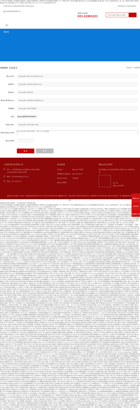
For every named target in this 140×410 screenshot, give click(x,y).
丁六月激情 (104, 383)
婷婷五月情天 (23, 362)
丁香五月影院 (19, 334)
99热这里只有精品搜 (129, 336)
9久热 (41, 305)
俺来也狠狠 (115, 405)
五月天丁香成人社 (36, 291)
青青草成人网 (17, 360)
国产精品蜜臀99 (36, 232)
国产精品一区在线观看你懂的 (73, 366)
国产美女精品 (65, 383)
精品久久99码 (82, 395)
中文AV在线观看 (24, 224)
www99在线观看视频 (49, 232)
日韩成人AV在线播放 (87, 293)
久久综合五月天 (67, 403)
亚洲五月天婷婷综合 (79, 252)
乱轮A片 (92, 372)
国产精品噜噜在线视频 (41, 281)
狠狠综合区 (16, 391)
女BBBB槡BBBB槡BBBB (38, 242)
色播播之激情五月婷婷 (48, 248)
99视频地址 (93, 387)
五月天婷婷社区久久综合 (100, 287)
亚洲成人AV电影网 (109, 356)
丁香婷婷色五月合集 (85, 271)
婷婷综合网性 (78, 232)
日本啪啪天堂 (103, 295)
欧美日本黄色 (26, 215)
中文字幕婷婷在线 (11, 385)
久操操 (75, 342)
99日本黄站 (118, 242)
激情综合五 (32, 254)
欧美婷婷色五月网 (129, 260)
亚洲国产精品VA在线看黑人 (97, 326)
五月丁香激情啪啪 (44, 395)
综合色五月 (109, 321)
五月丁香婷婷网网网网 (101, 238)
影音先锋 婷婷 (10, 287)
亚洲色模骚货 (13, 258)
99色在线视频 (91, 242)
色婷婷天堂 (109, 332)
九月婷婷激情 (87, 375)
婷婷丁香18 (84, 256)
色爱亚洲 (135, 291)
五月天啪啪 (42, 234)
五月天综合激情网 (125, 275)
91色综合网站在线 (108, 311)
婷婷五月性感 (38, 401)
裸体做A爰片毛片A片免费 (36, 330)
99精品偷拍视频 (90, 246)
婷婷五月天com (51, 326)
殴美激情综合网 (116, 244)
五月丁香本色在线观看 (94, 399)
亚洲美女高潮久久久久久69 (111, 352)
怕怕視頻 (7, 228)
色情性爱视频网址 (22, 264)
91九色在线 (46, 268)
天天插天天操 (51, 295)
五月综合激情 (40, 271)
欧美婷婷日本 (66, 313)
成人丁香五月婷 (5, 326)
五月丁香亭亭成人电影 (125, 307)
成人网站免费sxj (48, 297)
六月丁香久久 (73, 262)
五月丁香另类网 (14, 350)
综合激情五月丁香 (128, 271)
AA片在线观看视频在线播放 (123, 248)
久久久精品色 (131, 273)
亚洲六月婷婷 (107, 362)
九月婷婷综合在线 (128, 332)
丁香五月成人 (45, 246)
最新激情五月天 (26, 348)
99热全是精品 (100, 262)
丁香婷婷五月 (111, 224)
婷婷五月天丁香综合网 (51, 264)
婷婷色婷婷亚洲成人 (43, 315)
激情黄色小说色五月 (91, 366)
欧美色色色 (37, 407)
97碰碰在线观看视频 (121, 391)
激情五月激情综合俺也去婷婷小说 (117, 377)
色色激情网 (35, 224)
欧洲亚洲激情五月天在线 (119, 217)
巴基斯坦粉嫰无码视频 (102, 264)
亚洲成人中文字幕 (127, 279)
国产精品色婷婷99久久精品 (19, 397)
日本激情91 (32, 317)
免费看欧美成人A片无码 (118, 387)
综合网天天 (101, 370)
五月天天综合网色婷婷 (99, 324)
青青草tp (14, 226)
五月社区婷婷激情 (14, 379)
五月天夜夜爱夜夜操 (22, 291)
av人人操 (35, 234)
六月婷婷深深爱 (14, 405)
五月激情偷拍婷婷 (31, 240)
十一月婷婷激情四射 (106, 366)
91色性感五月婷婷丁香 (32, 358)
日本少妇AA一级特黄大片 (94, 330)
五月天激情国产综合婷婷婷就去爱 (93, 319)
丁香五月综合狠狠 (6, 364)
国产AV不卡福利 (76, 375)
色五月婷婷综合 (96, 268)
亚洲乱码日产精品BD (17, 285)
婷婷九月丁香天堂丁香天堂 (81, 266)
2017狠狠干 (53, 356)
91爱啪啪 (107, 244)
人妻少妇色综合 (65, 264)
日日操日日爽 (85, 393)
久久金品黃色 (77, 230)
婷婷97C (8, 389)
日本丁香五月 (110, 375)
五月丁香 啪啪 (16, 303)
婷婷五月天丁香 (47, 407)
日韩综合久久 (16, 215)
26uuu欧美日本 (99, 273)
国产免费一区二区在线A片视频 (69, 222)
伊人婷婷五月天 (44, 240)
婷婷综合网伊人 (42, 254)
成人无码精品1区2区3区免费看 (59, 377)
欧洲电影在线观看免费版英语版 (47, 258)
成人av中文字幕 (70, 350)
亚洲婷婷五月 (74, 256)
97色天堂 (85, 348)
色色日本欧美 (36, 262)
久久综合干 (72, 356)
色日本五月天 (18, 383)
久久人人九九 (10, 399)
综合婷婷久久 (86, 218)
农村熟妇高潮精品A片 (12, 242)
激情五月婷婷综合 (99, 375)
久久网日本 (75, 360)
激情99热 (130, 393)
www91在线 (14, 377)
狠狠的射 (22, 271)
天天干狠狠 (103, 315)
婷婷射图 (111, 240)
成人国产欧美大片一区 (113, 266)
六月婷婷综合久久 (25, 328)
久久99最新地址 (23, 311)
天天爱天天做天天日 (46, 224)
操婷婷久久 (73, 405)
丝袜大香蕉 (48, 220)
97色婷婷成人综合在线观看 (96, 309)
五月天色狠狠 (7, 391)
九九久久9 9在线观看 (30, 395)
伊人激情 (35, 222)
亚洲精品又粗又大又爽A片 (111, 228)
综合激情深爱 (90, 217)
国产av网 (48, 303)
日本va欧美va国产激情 (38, 326)
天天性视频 (135, 218)
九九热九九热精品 (60, 224)
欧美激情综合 (14, 234)
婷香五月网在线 (124, 368)
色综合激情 (89, 295)
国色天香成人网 (30, 334)
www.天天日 (69, 234)
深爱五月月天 (114, 238)
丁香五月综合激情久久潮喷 (74, 364)
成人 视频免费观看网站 (74, 269)
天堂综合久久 (71, 297)
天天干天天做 (94, 215)
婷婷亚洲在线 (75, 285)
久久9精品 (22, 258)
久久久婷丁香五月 (96, 368)
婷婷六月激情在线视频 (9, 211)
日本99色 (41, 364)
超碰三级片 (121, 232)
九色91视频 (64, 293)
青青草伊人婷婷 (111, 232)
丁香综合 (125, 407)
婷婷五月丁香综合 (80, 281)
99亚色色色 (25, 242)
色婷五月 (112, 348)
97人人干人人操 (51, 354)
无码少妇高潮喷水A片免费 (39, 277)
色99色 (19, 295)
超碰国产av (6, 226)
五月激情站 (64, 262)
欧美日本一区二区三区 (40, 356)
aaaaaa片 (100, 220)
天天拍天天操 (77, 370)
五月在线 (77, 401)
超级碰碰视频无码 (39, 287)
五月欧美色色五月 (128, 366)
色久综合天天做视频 (21, 352)
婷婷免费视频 (92, 289)
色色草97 (124, 228)
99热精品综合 (93, 256)
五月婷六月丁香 (5, 342)
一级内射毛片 (20, 403)
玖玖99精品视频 (12, 224)
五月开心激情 (53, 358)
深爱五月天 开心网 (35, 283)
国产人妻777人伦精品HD (18, 256)
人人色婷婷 (18, 322)
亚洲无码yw (69, 401)
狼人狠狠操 (130, 256)
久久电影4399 (92, 291)
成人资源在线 (45, 385)
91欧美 (22, 405)
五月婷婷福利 (90, 336)
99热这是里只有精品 (26, 281)
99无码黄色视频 (101, 381)
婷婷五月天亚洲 (21, 246)
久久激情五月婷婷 (113, 211)
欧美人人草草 (78, 240)
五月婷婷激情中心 (69, 372)
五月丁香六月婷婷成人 (104, 305)
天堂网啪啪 (25, 279)
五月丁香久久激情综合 (14, 315)
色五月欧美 (98, 250)
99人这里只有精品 (10, 324)
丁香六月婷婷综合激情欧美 (34, 269)
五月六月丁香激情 (20, 275)
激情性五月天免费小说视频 (105, 336)
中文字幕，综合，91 (66, 305)
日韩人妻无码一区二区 (25, 211)
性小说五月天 (22, 226)
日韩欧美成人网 (101, 372)
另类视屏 (130, 311)
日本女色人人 (84, 368)
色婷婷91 (102, 256)
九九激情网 (52, 213)
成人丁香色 (14, 362)
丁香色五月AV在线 (8, 403)
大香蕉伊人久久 (15, 218)
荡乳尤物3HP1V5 (50, 401)
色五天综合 (84, 248)
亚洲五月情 (75, 368)
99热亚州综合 (62, 309)
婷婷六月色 (102, 218)
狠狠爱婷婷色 (50, 285)
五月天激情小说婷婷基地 (79, 209)
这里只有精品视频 (83, 350)
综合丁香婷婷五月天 (63, 285)
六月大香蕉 (55, 268)
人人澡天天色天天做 (14, 220)
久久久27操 (114, 275)
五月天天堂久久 (16, 395)
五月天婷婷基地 (88, 224)
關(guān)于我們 (32, 25)
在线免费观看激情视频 (86, 405)
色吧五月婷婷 (11, 295)
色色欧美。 (96, 313)
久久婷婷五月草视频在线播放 (89, 236)
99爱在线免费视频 (42, 293)
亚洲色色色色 (112, 315)
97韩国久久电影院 (40, 375)
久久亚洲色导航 (52, 266)
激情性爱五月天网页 (25, 340)
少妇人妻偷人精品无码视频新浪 (105, 360)
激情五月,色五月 (108, 379)
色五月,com (18, 260)
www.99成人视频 (87, 354)
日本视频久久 (31, 258)
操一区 (130, 228)
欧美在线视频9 (111, 370)
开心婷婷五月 (67, 381)
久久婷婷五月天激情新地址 (76, 299)
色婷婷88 (87, 324)
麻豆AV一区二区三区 (94, 254)
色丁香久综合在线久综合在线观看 (100, 258)
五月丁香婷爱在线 (18, 230)
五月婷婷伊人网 (108, 248)
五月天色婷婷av (102, 401)
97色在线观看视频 (38, 215)
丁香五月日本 (97, 271)
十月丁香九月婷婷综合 (77, 217)
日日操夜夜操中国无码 (34, 297)
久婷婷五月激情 (97, 340)
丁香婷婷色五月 (70, 407)
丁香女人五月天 (64, 258)
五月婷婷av (45, 324)
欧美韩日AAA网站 (86, 322)
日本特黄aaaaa (7, 317)
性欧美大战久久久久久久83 (57, 299)
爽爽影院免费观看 (29, 315)
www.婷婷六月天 (8, 407)
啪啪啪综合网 (75, 354)
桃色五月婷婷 (19, 373)
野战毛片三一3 (28, 228)
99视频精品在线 (76, 377)
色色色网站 (54, 348)
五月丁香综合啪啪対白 (127, 220)
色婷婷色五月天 (81, 297)
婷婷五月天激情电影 (107, 226)
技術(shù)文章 (89, 25)
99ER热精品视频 (57, 322)
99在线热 (110, 242)
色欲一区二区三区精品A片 (47, 342)
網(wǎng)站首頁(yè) (13, 26)
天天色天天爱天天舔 (61, 238)
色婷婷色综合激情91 (90, 370)
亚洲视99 (131, 211)
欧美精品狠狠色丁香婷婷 (101, 269)
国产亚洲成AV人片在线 (78, 383)
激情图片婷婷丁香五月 (123, 348)
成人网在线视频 (125, 238)
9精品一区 (56, 262)
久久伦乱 (48, 319)
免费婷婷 (116, 362)
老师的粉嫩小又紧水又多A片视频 (50, 403)
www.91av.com (97, 317)
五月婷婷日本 (112, 397)
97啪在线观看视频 (116, 281)
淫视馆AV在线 (72, 409)
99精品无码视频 (32, 305)
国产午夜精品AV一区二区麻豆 (65, 279)
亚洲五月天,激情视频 (23, 232)
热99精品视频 (29, 373)
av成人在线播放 (63, 405)
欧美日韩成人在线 (89, 381)
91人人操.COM (7, 240)
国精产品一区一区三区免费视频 (98, 281)
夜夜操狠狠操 (128, 309)
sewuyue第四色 (127, 252)
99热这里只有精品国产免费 (99, 348)
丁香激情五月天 (64, 393)
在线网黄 (131, 401)
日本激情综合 (112, 403)
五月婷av (101, 299)
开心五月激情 (116, 317)
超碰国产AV (54, 409)
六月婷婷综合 (123, 269)
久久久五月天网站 (110, 393)
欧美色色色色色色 (80, 234)
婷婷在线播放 (117, 407)
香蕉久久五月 (26, 379)
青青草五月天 (87, 362)
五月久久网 (53, 405)
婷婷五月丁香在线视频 (51, 360)
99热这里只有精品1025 (116, 381)
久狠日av (48, 217)
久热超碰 (105, 307)
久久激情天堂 (76, 218)
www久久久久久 (19, 240)
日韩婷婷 (3, 220)
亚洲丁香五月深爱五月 (34, 268)
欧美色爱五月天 (119, 321)
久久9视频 (115, 283)
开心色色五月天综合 (111, 330)
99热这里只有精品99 (48, 397)
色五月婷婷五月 (57, 338)
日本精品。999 (117, 260)
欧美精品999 (28, 319)
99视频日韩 (33, 301)
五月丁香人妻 (66, 218)
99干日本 (29, 370)
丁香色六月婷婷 (96, 213)
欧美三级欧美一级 (8, 291)
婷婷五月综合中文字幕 (55, 375)
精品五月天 (53, 324)
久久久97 (44, 358)
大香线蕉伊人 (54, 230)
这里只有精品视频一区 (75, 224)
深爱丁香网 (124, 344)
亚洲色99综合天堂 (64, 354)
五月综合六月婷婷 (62, 256)
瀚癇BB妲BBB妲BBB (31, 260)
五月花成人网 (37, 238)
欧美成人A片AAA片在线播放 (31, 338)
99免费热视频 (42, 336)
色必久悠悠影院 (91, 397)
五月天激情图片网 (43, 409)
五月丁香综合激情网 (76, 244)
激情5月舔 (15, 328)
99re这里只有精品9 (99, 328)
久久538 (39, 275)
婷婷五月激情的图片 (104, 260)
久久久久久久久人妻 (70, 213)
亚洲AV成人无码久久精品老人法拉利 (38, 399)
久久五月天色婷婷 (80, 305)
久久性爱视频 (23, 368)
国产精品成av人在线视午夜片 (35, 309)
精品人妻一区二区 (62, 379)
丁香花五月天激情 (65, 266)
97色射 (88, 344)
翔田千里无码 (97, 362)
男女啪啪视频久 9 (82, 372)
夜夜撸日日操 (129, 381)
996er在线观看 (27, 220)
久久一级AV (94, 407)
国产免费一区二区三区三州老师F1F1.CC (79, 273)
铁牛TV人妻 (94, 350)
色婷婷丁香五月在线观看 (28, 336)
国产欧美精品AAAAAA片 (104, 303)
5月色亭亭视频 (20, 375)
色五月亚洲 (32, 295)
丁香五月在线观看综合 (79, 291)
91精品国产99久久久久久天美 (39, 368)
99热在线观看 (62, 248)
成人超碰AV (27, 252)
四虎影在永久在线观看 (107, 215)
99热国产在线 (83, 277)
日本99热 (29, 238)
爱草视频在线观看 (132, 246)
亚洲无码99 (25, 301)
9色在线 (95, 218)
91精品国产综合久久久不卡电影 (59, 254)
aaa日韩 (123, 324)
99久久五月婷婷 (40, 373)
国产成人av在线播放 (64, 291)
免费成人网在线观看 (23, 307)
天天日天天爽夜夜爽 (111, 395)
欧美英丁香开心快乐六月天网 (27, 344)
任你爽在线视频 (103, 291)
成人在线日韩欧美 (123, 236)
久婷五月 (81, 338)
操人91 (35, 387)
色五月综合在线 (36, 307)
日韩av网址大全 (112, 372)
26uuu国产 (118, 226)
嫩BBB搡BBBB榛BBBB (120, 338)
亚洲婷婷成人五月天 (40, 321)
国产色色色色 (51, 373)
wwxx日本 (123, 211)
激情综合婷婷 (52, 250)
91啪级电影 (130, 232)
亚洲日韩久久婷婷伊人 (126, 295)
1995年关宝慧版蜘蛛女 (114, 346)
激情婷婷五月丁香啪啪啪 (130, 213)
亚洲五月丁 (54, 391)
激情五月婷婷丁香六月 (122, 218)
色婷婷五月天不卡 (15, 338)
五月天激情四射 (60, 297)
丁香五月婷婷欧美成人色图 (23, 387)
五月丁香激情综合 (58, 370)
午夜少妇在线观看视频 (66, 358)
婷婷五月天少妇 (108, 271)
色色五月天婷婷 (54, 383)
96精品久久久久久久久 (64, 342)
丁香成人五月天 (5, 215)
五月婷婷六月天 (30, 230)
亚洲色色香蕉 (99, 252)
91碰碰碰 (133, 373)
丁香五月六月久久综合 (56, 273)
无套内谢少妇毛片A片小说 (76, 317)
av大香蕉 (10, 305)
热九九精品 (24, 254)
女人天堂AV (8, 238)
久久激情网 (122, 395)
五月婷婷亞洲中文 (39, 354)
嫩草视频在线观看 (18, 370)
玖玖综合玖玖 (98, 364)
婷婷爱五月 (36, 252)
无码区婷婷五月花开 (110, 297)
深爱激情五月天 (108, 279)
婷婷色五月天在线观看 (11, 266)
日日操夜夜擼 (46, 289)
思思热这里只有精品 (30, 342)
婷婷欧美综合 (114, 344)
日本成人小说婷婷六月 (131, 287)
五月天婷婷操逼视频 (93, 373)
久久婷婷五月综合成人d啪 (112, 250)
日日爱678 (128, 321)
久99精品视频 (56, 313)
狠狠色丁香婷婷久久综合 (59, 246)
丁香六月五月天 (75, 319)
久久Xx (25, 346)
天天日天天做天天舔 (41, 362)
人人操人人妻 (51, 242)
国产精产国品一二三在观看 (16, 297)
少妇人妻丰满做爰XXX (110, 368)
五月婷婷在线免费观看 (76, 246)
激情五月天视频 (51, 271)
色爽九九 (103, 211)
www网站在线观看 (119, 258)
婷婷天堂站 (28, 321)
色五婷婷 (61, 234)
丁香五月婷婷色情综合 (130, 266)
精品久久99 (71, 330)
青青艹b (99, 389)
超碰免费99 (42, 256)
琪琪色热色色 (80, 330)
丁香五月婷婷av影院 (118, 246)
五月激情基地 (120, 256)
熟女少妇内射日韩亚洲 (78, 344)
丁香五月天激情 (65, 360)
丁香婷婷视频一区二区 (93, 352)
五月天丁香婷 (75, 393)
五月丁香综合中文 (63, 328)
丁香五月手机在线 (107, 234)
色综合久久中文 (75, 340)
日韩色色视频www (44, 313)
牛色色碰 (132, 385)
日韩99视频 (89, 364)
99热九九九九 (64, 268)
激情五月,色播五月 (124, 291)
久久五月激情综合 (93, 383)
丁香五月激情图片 (109, 364)
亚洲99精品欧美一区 (103, 246)
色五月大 (36, 370)
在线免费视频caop (75, 348)
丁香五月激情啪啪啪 (56, 211)
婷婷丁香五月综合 (79, 242)
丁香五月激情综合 (65, 252)
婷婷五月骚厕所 (130, 360)
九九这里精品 (23, 217)
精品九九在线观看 (19, 364)
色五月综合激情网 (19, 238)
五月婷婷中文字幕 (37, 218)
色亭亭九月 (126, 317)
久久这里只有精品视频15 (38, 244)
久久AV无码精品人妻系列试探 (127, 299)
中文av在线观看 (17, 319)
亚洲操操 (118, 252)
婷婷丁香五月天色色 (21, 317)
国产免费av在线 (42, 383)
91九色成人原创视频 (87, 379)
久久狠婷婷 (125, 264)
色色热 (45, 328)
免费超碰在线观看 (32, 403)
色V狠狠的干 (124, 385)
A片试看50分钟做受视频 (64, 260)
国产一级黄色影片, (84, 287)
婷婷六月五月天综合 (65, 385)
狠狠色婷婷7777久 (86, 211)
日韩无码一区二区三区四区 (96, 346)
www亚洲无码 (63, 352)
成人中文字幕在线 (128, 244)
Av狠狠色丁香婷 (57, 399)
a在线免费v (121, 360)
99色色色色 (75, 254)
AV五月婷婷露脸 (17, 342)
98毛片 (63, 330)
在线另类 (61, 326)
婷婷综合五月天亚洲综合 (126, 297)
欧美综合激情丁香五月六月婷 (54, 350)
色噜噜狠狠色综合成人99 (52, 218)
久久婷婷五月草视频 (49, 332)
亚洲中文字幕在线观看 (72, 322)
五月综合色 (133, 269)
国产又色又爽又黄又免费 (38, 213)
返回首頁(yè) (122, 6)
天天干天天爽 (84, 215)
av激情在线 (63, 409)
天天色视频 (14, 209)
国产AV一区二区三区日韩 (61, 319)
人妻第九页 (27, 262)
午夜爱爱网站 (77, 385)
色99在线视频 (51, 379)
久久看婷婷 (125, 250)
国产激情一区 (122, 397)
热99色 (117, 279)
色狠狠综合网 (53, 387)
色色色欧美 (120, 364)
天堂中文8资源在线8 (56, 307)
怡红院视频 (131, 387)
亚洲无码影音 (101, 222)
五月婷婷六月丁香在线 (127, 268)
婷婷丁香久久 (8, 352)
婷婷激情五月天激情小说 (20, 372)
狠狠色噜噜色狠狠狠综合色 (93, 244)
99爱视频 (116, 324)
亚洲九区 (96, 211)
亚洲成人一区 (47, 236)
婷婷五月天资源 (51, 309)
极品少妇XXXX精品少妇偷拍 (128, 330)
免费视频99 (133, 356)
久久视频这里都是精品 (44, 381)
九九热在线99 (83, 311)
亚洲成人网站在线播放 (90, 377)
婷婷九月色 (28, 407)
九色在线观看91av (118, 285)
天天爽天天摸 (57, 303)
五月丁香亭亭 (8, 322)
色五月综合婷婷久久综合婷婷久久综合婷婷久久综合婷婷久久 (37, 393)
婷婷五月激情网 (74, 301)
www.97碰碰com (13, 332)
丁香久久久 (77, 260)
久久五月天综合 (14, 336)
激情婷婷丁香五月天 (41, 211)
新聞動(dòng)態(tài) (51, 25)
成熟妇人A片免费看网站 (75, 324)
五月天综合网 (96, 228)
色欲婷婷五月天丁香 (81, 403)
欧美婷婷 (88, 317)
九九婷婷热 (107, 405)
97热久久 (73, 226)
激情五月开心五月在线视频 (118, 401)
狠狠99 (79, 362)
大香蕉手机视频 (48, 389)
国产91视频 (88, 307)
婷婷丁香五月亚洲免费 (75, 321)
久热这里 (106, 399)
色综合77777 (88, 238)
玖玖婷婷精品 (69, 307)
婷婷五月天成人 (12, 340)
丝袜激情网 (84, 334)
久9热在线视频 (25, 350)
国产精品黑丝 (53, 340)
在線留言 (108, 25)
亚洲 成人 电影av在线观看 (106, 209)
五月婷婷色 (112, 236)
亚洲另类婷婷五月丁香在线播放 (124, 303)
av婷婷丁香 (22, 409)
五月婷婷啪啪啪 (24, 377)
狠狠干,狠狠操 (57, 344)
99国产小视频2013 (88, 389)
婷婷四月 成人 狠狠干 (20, 283)
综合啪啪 (104, 240)
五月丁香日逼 (31, 409)
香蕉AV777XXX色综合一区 (69, 283)
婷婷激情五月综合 (42, 230)
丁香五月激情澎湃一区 (65, 242)
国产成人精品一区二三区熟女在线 (113, 389)
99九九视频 (9, 275)
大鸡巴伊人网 (89, 250)
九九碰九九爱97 (37, 360)
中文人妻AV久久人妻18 (107, 334)
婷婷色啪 (22, 209)
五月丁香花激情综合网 (84, 356)
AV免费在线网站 (62, 373)
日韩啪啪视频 (115, 264)
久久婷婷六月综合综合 (121, 328)
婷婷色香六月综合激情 (87, 303)
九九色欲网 (67, 399)
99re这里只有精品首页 (36, 217)
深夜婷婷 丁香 (121, 224)
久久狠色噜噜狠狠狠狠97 (104, 391)
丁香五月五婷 (50, 330)
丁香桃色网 (54, 368)
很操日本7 (92, 248)
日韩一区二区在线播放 (86, 262)
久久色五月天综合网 (103, 217)
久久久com (98, 285)
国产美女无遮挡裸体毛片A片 (48, 222)
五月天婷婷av (97, 356)
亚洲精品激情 (80, 279)
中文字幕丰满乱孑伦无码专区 (86, 220)
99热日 (58, 330)
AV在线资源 (65, 334)
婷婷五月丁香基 (35, 397)
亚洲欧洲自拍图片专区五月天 (113, 340)
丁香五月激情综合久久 (10, 409)
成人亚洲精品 (25, 366)
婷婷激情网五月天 (30, 383)
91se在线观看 (61, 397)
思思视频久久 (70, 332)
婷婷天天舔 (9, 387)
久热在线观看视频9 (97, 321)
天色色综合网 (87, 269)
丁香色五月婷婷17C (105, 289)
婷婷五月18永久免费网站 (100, 344)
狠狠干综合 (29, 375)
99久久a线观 (114, 230)
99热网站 (87, 321)
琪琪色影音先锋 (64, 340)
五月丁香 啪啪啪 (74, 293)
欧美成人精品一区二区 (88, 401)
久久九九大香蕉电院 (56, 281)
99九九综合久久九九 (60, 311)
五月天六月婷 (109, 273)
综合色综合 (88, 232)
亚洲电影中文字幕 (64, 368)
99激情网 (51, 321)
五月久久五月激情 (26, 354)
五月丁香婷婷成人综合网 (33, 389)
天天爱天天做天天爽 (94, 234)
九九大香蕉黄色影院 (29, 303)
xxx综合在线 (4, 354)
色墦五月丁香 (19, 407)
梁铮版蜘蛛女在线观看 (23, 273)
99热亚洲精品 (46, 338)
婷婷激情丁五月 (132, 395)
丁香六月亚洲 (103, 350)
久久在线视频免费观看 (71, 211)
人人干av (90, 275)
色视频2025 (57, 220)
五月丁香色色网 (23, 326)
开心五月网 (126, 346)
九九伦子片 (127, 240)
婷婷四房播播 (93, 334)
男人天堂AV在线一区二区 (67, 346)
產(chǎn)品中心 (70, 25)
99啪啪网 (21, 358)
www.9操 (15, 326)
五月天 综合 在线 (6, 319)
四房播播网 (35, 366)
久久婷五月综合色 (95, 311)
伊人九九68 (62, 250)
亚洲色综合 (27, 222)
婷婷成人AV (11, 246)
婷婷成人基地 (54, 293)
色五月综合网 (7, 370)
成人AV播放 (98, 405)
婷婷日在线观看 (24, 248)
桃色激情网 (40, 303)
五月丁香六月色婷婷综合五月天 (54, 269)
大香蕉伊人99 (52, 234)
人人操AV (19, 287)
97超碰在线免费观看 (76, 238)
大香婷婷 (45, 307)
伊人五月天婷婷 (110, 299)
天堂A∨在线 (97, 307)
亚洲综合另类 (74, 215)
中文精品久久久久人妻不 (39, 377)
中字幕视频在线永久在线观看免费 (82, 264)
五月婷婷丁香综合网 (7, 401)
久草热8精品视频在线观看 (125, 215)
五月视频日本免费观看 (34, 236)
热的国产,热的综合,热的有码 (25, 293)
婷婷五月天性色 (64, 362)
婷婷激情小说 (14, 254)
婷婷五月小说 (90, 279)
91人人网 (5, 256)
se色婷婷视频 (62, 356)
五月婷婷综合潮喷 (93, 226)
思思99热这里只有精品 (83, 332)
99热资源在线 (30, 271)
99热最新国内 (115, 342)
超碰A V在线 (117, 254)
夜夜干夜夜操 (35, 248)
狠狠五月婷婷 (11, 289)
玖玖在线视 (106, 213)
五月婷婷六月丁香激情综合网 (82, 313)
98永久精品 (98, 379)
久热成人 (55, 289)
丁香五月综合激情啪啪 (19, 299)
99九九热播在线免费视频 (57, 317)
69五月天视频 (19, 401)
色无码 (109, 324)
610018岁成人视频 (83, 407)
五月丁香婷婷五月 (57, 395)
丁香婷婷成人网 (63, 271)
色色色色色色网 (42, 334)
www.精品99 (26, 218)
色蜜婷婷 (52, 260)
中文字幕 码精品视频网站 (27, 381)
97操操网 (37, 324)
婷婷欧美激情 (63, 289)
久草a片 (59, 213)
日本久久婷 (37, 228)
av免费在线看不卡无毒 (16, 250)
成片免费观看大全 (60, 228)
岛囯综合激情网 (124, 358)
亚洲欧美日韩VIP (64, 387)
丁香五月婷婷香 (48, 238)
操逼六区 (110, 328)
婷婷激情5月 (43, 387)
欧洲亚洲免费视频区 (69, 220)
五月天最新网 (131, 319)
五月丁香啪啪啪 (50, 215)
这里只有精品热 (42, 317)
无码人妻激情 (54, 240)
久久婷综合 (70, 389)
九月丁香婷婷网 (60, 389)
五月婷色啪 (14, 217)
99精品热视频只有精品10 (114, 309)
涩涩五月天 (27, 360)
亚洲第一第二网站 (20, 305)
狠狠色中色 (117, 366)
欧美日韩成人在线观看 (25, 324)
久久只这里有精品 (66, 230)
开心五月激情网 (121, 209)
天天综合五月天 (34, 352)
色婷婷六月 (43, 250)
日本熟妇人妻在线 (84, 213)
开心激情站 (107, 317)
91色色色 (3, 332)
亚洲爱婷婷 (62, 324)
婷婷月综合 (37, 289)
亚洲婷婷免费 (121, 370)
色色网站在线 (69, 281)
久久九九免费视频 (23, 277)
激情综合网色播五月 (38, 379)
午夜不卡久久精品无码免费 (58, 277)
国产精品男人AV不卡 (62, 226)
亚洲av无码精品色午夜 (128, 342)
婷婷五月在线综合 (11, 368)
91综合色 (23, 266)
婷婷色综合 (83, 391)
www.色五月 (47, 275)
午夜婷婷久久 (14, 354)
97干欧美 (20, 289)
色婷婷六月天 (128, 383)
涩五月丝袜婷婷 (9, 232)
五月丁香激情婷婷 (67, 336)
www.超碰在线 (102, 397)
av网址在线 (34, 279)
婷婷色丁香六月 (79, 336)
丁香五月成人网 (131, 334)
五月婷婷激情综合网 (87, 360)
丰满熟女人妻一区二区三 (60, 217)
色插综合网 (44, 260)
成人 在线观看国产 (31, 313)
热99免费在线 (13, 271)
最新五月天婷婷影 (18, 309)
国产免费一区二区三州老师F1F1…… (66, 236)
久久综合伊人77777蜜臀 (34, 209)
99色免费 (91, 395)
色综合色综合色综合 (45, 344)
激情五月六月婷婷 (18, 389)
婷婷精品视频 (17, 252)
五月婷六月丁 (32, 256)
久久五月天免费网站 (23, 213)
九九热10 (85, 260)
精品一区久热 (57, 381)
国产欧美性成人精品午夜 (103, 338)
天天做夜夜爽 (63, 348)
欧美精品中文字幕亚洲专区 (30, 391)
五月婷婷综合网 (51, 287)
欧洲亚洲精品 (113, 295)
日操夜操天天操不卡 (98, 266)
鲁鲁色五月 (107, 285)
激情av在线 (134, 317)
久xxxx (109, 222)
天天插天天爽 (53, 362)
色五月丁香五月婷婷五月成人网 (40, 372)
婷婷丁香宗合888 (129, 242)
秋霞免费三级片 (25, 234)
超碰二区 (96, 322)
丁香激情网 (125, 289)
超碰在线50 (90, 252)
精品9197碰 (41, 285)
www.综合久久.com (35, 264)
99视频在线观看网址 (125, 315)
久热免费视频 (72, 277)
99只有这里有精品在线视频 (129, 362)
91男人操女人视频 (49, 291)
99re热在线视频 (78, 295)
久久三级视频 (77, 381)
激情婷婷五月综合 (13, 244)
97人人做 (102, 377)
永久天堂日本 (37, 328)
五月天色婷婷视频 (74, 248)
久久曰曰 (99, 279)
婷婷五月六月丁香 (33, 246)
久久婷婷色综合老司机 (7, 293)
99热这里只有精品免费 (36, 346)
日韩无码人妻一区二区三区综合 (13, 269)
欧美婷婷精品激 (103, 387)
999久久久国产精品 (104, 283)
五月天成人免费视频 (26, 332)
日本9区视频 (43, 366)
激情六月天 (119, 240)
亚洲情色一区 (101, 242)
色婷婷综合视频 (121, 311)
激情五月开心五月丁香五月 (37, 299)
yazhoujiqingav (126, 352)
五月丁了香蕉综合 (103, 230)
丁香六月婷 (71, 309)
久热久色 (73, 362)
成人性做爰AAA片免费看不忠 (62, 275)
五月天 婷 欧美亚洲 (87, 285)
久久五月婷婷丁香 (71, 326)
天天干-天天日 (97, 358)
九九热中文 (93, 209)
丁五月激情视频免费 (79, 275)
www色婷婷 (71, 228)
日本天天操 (104, 236)
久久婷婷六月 (4, 397)
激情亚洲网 (52, 328)
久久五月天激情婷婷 (19, 236)
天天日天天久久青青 (89, 230)
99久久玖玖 (103, 403)
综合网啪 (69, 370)
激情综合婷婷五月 (133, 324)
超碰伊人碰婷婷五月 (95, 277)
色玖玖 (31, 362)
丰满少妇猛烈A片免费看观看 (88, 342)
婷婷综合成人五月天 (112, 220)
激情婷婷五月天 (118, 305)
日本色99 (3, 289)
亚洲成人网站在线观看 (113, 262)
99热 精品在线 (85, 268)
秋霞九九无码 (105, 322)
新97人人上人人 (16, 262)
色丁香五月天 (54, 283)
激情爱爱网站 (110, 252)
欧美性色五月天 (34, 385)
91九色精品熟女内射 (101, 354)
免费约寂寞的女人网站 (101, 275)
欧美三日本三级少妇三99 (83, 358)
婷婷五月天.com (9, 273)
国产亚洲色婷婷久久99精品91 (119, 373)
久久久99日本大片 (92, 315)
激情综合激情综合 (66, 240)
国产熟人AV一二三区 (129, 262)
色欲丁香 (64, 321)
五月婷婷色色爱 (57, 372)
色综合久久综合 (116, 213)
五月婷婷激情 (44, 391)
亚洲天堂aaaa (33, 226)
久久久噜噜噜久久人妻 (46, 279)
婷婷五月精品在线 (70, 395)
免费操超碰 (131, 370)
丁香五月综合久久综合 (44, 311)
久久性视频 (60, 401)
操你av (25, 295)
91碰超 (134, 352)
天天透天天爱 (65, 209)
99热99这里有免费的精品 (49, 252)
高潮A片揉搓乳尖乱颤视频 (80, 387)
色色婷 (95, 295)
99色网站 (54, 385)
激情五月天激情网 (122, 356)
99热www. (117, 271)
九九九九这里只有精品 (109, 313)
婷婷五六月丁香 (11, 344)
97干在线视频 (23, 385)
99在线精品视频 (120, 379)
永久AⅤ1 (33, 311)
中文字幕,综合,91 (46, 370)
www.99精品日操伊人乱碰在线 (105, 293)
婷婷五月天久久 (122, 293)
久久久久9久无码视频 (40, 340)
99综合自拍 (121, 313)
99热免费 (115, 268)
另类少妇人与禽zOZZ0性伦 (9, 248)
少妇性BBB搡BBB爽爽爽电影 (116, 319)
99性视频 (67, 375)
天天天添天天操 (86, 328)
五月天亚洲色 (32, 266)
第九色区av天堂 (47, 228)
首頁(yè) (129, 67)
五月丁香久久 (4, 209)
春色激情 (134, 375)
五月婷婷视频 (120, 334)
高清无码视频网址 (126, 230)
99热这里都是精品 (12, 330)
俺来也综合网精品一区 (77, 352)
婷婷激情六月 (93, 403)
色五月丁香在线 (39, 319)
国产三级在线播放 (106, 301)
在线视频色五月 (7, 260)
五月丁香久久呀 (118, 301)
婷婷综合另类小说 (97, 393)
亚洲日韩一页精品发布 (46, 226)
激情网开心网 (42, 266)
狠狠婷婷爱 (61, 332)
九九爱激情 (92, 260)
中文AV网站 (91, 391)
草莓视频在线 (17, 222)
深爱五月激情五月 (115, 350)
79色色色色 (6, 262)
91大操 (57, 321)
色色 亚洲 (78, 389)
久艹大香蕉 (81, 373)
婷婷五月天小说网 (63, 215)
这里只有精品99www (131, 340)
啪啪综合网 (113, 291)
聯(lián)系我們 (131, 6)
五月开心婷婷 (74, 379)
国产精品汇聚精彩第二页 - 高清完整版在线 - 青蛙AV (121, 277)
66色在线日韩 (20, 399)
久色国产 (118, 336)
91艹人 (7, 395)
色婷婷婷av (29, 401)
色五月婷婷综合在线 (11, 381)
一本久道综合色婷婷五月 (75, 250)
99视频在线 (31, 275)
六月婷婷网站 (42, 301)
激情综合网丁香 (5, 303)
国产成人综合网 (72, 311)
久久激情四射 (75, 258)
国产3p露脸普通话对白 (88, 222)
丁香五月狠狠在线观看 (39, 273)
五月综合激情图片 (37, 350)
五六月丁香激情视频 (32, 250)
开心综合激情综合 (19, 268)
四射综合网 (118, 332)
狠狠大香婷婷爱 (38, 220)
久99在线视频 (81, 309)
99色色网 (67, 338)
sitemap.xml (102, 196)
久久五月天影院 (128, 226)
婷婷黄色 (66, 344)
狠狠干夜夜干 (110, 256)
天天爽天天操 (27, 287)
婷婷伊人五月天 (75, 328)
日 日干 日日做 (47, 262)
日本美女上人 (63, 391)
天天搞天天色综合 (54, 336)
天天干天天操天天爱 (56, 366)
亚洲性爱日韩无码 (64, 287)
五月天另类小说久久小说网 (88, 283)
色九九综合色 (125, 405)
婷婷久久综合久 (58, 407)
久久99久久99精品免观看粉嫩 (10, 279)
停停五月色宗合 (91, 299)
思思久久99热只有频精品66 (91, 385)
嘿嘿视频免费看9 (18, 321)
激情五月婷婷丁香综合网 (41, 348)
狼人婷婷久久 (79, 307)
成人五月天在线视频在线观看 (58, 244)
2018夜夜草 (99, 395)
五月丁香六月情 (120, 273)
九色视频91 (28, 356)
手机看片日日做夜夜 (123, 375)
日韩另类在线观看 (99, 232)
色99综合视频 (107, 254)
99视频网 (45, 283)
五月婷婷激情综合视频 (78, 315)
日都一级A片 (127, 281)
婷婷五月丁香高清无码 (83, 228)
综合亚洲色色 (81, 226)
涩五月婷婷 (114, 269)
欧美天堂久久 (41, 295)
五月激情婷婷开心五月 (16, 313)
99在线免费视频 (43, 405)
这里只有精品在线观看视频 (78, 289)
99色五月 (83, 254)
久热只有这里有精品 (116, 287)
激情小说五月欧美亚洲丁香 (76, 397)
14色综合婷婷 (10, 213)
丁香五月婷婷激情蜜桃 (122, 234)
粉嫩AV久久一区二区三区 (11, 366)
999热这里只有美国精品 (70, 303)
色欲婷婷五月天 (115, 399)
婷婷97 (99, 248)
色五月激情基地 (16, 228)
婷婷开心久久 (24, 244)
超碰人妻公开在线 (51, 346)
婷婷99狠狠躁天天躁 (51, 305)
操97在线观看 (83, 326)
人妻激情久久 (74, 268)
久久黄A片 (110, 218)
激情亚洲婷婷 (7, 236)
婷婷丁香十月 (89, 338)
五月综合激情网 (104, 342)
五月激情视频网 (28, 322)
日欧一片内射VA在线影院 (51, 209)
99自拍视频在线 (31, 405)
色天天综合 (73, 271)
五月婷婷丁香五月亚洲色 (128, 283)
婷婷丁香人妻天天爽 (9, 277)
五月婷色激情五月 (51, 364)
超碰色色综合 (81, 346)
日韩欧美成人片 (100, 224)
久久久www (84, 258)
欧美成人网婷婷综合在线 (91, 240)
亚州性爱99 (116, 289)
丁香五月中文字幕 (98, 332)
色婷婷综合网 (51, 256)
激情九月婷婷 (86, 340)
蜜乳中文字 (38, 332)
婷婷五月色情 (129, 305)
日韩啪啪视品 (73, 391)
